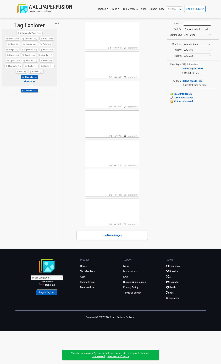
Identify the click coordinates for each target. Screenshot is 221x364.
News (126, 266)
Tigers (15, 60)
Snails (30, 55)
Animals (30, 90)
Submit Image (157, 9)
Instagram (174, 298)
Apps (143, 9)
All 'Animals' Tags (30, 33)
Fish (47, 44)
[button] (44, 9)
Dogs (15, 44)
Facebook (174, 266)
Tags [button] (114, 9)
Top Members (130, 9)
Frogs (13, 49)
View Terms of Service (118, 356)
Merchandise (87, 287)
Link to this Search (183, 97)
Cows (14, 55)
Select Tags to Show (192, 68)
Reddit (172, 287)
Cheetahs (31, 77)
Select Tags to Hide (192, 81)
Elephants (14, 66)
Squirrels (30, 49)
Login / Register (195, 9)
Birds (14, 38)
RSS (171, 292)
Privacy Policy (130, 287)
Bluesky (173, 271)
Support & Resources (134, 282)
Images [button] (102, 9)
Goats (32, 66)
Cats (48, 38)
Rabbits (37, 71)
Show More (29, 81)
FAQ (125, 276)
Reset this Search (182, 94)
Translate (50, 284)
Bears (48, 49)
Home (83, 266)
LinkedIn (173, 282)
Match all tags (192, 73)
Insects (31, 38)
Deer (47, 60)
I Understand (98, 356)
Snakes (31, 60)
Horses (31, 44)
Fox (22, 71)
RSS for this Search (183, 101)
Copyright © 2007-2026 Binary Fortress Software (110, 317)
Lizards (46, 55)
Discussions (130, 271)
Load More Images (112, 235)
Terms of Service (132, 292)
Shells (48, 66)
